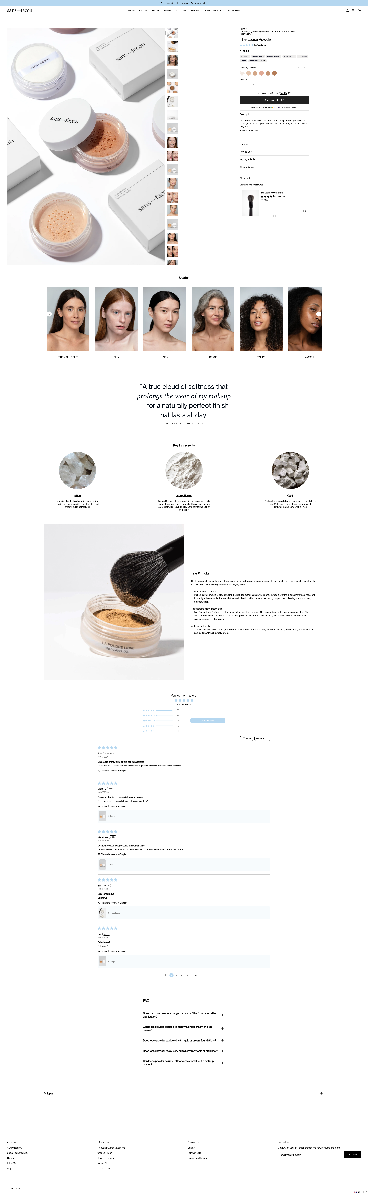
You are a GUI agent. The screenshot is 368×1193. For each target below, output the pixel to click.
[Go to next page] (202, 975)
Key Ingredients (247, 159)
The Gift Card (104, 1168)
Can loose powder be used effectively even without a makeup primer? (178, 1062)
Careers (11, 1158)
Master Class (103, 1163)
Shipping (49, 1093)
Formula (244, 144)
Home (242, 29)
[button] (247, 45)
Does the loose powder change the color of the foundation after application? (179, 1015)
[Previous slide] (49, 313)
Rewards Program (106, 1158)
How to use (246, 151)
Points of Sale (194, 1152)
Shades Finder (104, 1152)
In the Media (13, 1163)
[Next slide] (318, 313)
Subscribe (352, 1155)
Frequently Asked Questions (111, 1147)
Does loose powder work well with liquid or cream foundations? (179, 1040)
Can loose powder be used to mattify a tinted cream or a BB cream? (177, 1028)
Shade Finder (303, 67)
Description (245, 114)
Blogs (10, 1168)
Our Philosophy (14, 1147)
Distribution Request (197, 1158)
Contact (191, 1147)
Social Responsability (17, 1152)
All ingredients (247, 167)
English (13, 1188)
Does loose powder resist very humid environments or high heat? (180, 1050)
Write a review (208, 720)
